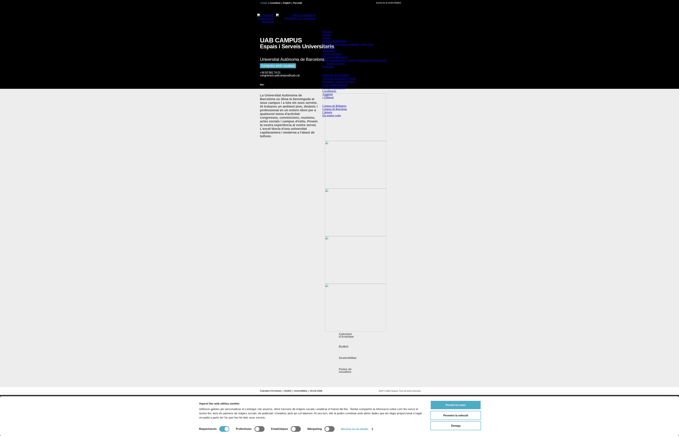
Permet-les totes (456, 404)
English (287, 3)
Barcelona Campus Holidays (338, 81)
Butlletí (343, 346)
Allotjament (328, 47)
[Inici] (323, 28)
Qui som (327, 31)
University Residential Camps (339, 78)
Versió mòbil (316, 391)
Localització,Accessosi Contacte (329, 94)
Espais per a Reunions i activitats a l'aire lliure (347, 44)
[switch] (259, 429)
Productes (327, 66)
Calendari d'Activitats (346, 335)
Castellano (275, 3)
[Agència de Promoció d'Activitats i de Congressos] (294, 21)
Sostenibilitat (347, 357)
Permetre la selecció (455, 415)
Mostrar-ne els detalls (354, 429)
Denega (455, 425)
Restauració (328, 50)
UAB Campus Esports (334, 84)
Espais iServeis (326, 36)
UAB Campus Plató (333, 87)
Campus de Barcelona (334, 57)
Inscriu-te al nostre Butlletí (388, 3)
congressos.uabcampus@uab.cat (280, 75)
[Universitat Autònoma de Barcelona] (264, 21)
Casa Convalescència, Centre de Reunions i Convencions (354, 60)
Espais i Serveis (336, 63)
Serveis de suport (331, 53)
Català (263, 3)
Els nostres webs (331, 115)
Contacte (327, 112)
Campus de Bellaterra (334, 41)
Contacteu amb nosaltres (278, 66)
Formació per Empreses (335, 75)
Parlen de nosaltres (345, 370)
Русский (297, 3)
